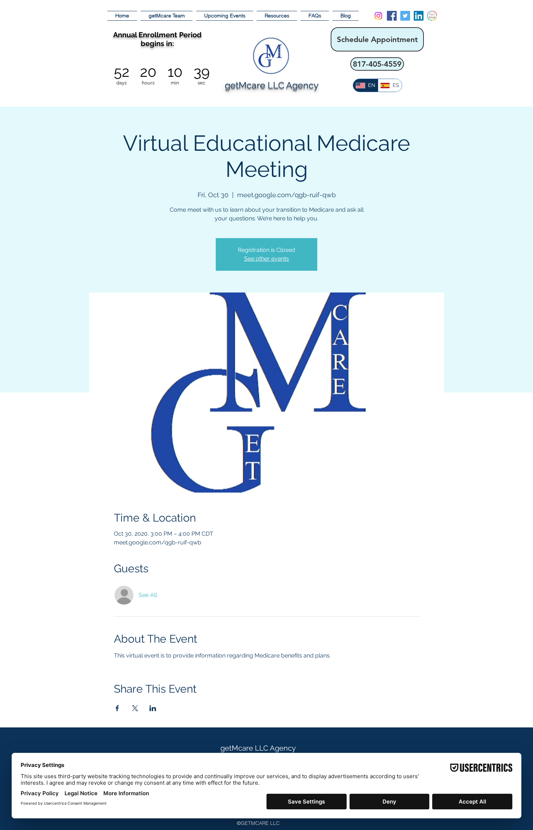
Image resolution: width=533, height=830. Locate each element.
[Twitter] (405, 16)
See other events (266, 258)
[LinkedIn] (418, 16)
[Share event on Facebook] (117, 708)
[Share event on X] (135, 708)
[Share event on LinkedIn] (152, 708)
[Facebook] (392, 16)
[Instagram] (378, 16)
